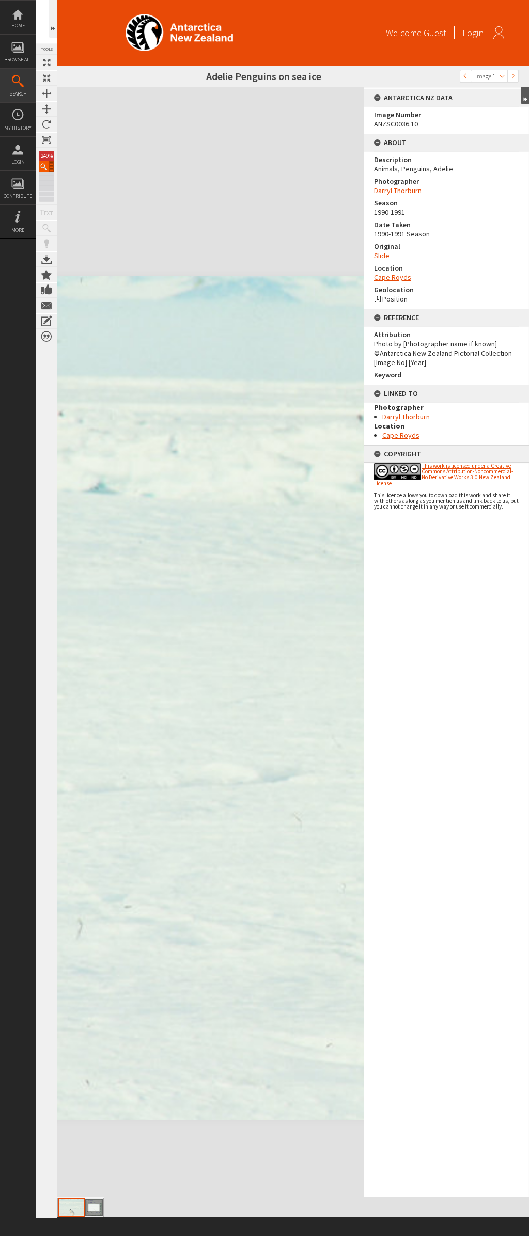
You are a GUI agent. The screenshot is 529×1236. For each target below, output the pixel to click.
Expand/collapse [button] (525, 95)
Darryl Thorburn (398, 190)
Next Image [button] (513, 76)
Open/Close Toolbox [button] (53, 19)
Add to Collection (46, 274)
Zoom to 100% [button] (46, 140)
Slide (382, 255)
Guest (435, 33)
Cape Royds (392, 277)
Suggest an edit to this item (46, 321)
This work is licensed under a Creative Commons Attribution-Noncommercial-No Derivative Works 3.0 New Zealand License (443, 474)
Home (18, 25)
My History (18, 127)
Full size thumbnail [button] (46, 62)
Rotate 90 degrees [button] (46, 124)
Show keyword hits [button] (46, 228)
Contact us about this (46, 305)
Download (46, 259)
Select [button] (502, 76)
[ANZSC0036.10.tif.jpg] (71, 1207)
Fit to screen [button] (46, 78)
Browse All (18, 59)
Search (18, 93)
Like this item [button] (46, 290)
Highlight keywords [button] (46, 243)
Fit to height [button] (46, 109)
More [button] (17, 230)
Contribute (18, 196)
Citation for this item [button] (46, 336)
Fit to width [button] (46, 93)
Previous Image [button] (465, 76)
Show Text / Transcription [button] (46, 212)
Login (18, 162)
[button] (46, 166)
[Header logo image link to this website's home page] (179, 17)
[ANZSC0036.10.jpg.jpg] (94, 1207)
